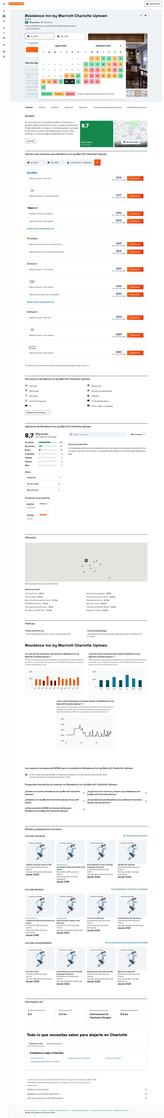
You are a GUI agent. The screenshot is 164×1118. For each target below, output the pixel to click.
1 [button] (72, 58)
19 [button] (55, 76)
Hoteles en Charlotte (113, 1058)
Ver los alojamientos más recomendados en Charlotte (126, 943)
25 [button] (49, 81)
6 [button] (60, 64)
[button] (4, 3)
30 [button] (78, 81)
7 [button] (66, 64)
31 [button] (43, 87)
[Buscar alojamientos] (4, 16)
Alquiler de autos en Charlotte (79, 1058)
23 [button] (78, 76)
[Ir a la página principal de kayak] (16, 3)
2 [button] (78, 58)
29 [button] (72, 81)
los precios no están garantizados (79, 1082)
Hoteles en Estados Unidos (80, 1110)
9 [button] (78, 64)
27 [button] (61, 81)
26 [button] (55, 81)
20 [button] (61, 76)
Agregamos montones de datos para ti (43, 1094)
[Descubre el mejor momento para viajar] (4, 38)
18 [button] (49, 76)
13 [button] (61, 70)
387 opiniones (46, 22)
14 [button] (66, 70)
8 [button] (72, 64)
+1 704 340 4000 (32, 29)
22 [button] (72, 76)
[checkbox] (37, 506)
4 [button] (49, 64)
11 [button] (49, 70)
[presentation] (51, 656)
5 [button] (55, 64)
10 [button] (44, 70)
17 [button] (43, 76)
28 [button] (66, 81)
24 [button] (43, 81)
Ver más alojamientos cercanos (135, 836)
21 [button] (66, 76)
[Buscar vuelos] (4, 11)
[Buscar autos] (4, 21)
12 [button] (55, 70)
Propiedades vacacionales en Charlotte (44, 1061)
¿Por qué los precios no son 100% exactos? (45, 1098)
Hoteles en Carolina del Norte (101, 1110)
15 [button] (72, 70)
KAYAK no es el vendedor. (38, 1089)
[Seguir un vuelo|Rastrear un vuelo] (4, 33)
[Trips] (4, 44)
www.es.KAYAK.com (31, 1110)
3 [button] (43, 64)
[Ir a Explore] (4, 28)
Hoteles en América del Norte (58, 1110)
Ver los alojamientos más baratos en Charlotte (129, 889)
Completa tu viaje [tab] (36, 1043)
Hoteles (43, 1110)
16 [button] (78, 70)
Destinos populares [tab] (54, 1043)
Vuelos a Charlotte (37, 1058)
